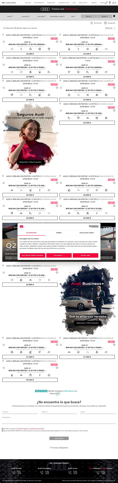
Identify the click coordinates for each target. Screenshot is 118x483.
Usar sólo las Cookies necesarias (32, 255)
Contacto (102, 2)
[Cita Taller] (106, 2)
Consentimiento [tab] (31, 232)
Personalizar (58, 255)
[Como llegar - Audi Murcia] (19, 472)
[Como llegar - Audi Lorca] (75, 472)
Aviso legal (91, 480)
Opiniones (94, 2)
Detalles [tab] (59, 232)
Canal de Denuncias (101, 480)
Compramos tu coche (63, 2)
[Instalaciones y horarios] (109, 2)
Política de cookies (81, 480)
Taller (74, 2)
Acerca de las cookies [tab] (87, 232)
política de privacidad (37, 428)
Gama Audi (28, 2)
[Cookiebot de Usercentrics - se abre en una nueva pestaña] (90, 226)
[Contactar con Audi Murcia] (14, 472)
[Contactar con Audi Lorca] (70, 472)
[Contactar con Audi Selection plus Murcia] (98, 472)
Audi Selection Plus (39, 2)
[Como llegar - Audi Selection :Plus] (103, 472)
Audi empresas (51, 2)
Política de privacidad (68, 480)
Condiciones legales (22, 428)
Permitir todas (85, 255)
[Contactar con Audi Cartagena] (42, 472)
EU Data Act (111, 480)
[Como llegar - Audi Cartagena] (47, 472)
